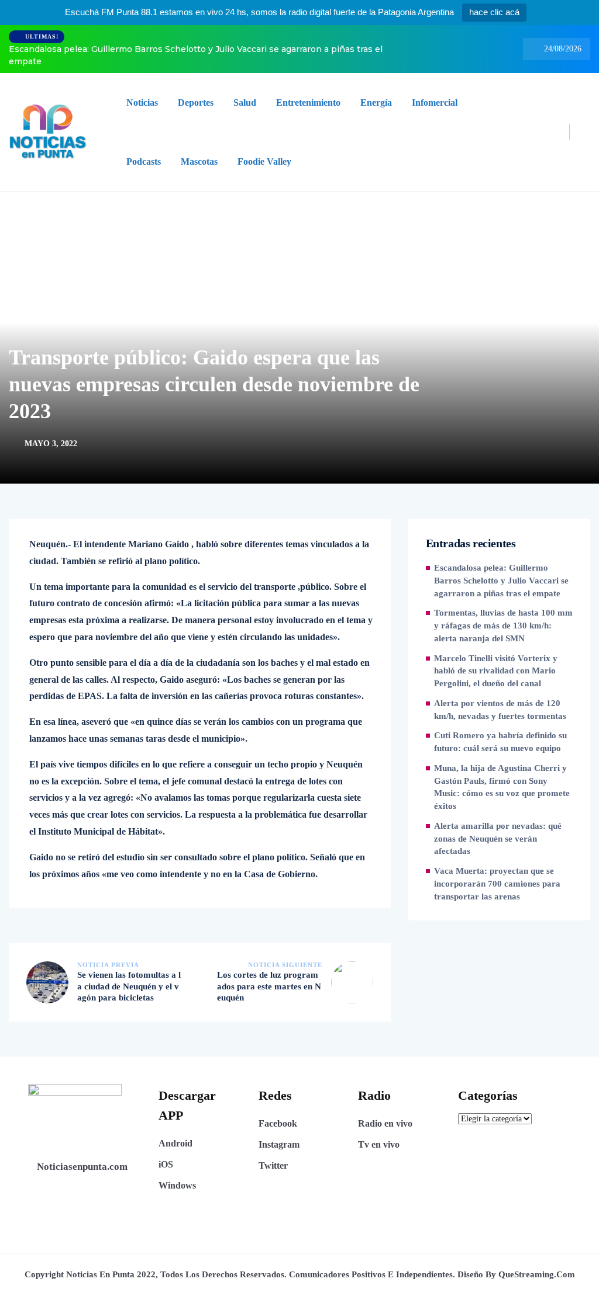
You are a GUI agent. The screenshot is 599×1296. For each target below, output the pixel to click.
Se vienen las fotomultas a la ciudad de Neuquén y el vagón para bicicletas (129, 986)
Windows (177, 1185)
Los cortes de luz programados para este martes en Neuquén (269, 986)
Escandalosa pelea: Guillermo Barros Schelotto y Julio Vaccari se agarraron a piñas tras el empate (196, 55)
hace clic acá (494, 12)
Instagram (279, 1144)
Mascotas (199, 161)
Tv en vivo (379, 1144)
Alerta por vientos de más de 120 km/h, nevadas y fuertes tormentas (500, 710)
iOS (166, 1164)
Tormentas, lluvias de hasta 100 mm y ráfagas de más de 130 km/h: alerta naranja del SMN (503, 625)
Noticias (142, 102)
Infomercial (434, 102)
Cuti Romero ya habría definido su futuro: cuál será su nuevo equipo (500, 742)
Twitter (273, 1165)
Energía (376, 102)
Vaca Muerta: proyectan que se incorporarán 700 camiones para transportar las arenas (497, 883)
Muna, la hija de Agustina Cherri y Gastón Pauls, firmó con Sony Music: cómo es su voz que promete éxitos (502, 787)
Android (175, 1143)
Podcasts (143, 161)
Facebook (278, 1123)
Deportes (196, 102)
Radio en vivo (385, 1123)
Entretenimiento (308, 102)
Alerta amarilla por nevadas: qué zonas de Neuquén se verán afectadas (498, 838)
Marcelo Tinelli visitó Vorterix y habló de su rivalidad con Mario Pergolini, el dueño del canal (495, 671)
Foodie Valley (264, 161)
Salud (244, 102)
